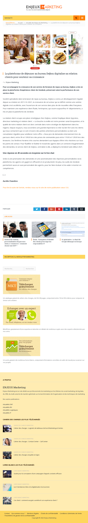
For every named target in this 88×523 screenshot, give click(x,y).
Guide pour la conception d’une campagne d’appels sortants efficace (38, 474)
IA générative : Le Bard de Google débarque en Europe (72, 240)
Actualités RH (7, 407)
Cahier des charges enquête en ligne (26, 455)
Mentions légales (33, 513)
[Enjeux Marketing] (44, 7)
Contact (7, 513)
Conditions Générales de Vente (71, 513)
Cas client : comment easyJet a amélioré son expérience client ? (35, 500)
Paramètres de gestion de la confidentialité (20, 516)
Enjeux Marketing (12, 82)
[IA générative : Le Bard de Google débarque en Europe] (72, 230)
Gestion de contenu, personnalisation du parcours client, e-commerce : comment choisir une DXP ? (15, 242)
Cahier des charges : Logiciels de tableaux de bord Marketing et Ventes (38, 428)
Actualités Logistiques (10, 410)
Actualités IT (7, 413)
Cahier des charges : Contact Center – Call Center (31, 441)
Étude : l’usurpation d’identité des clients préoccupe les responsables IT (43, 241)
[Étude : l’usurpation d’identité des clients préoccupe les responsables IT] (43, 230)
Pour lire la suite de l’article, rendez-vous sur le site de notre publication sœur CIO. (36, 187)
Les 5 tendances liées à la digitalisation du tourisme (32, 487)
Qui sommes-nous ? (18, 513)
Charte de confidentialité (49, 513)
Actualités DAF (8, 404)
